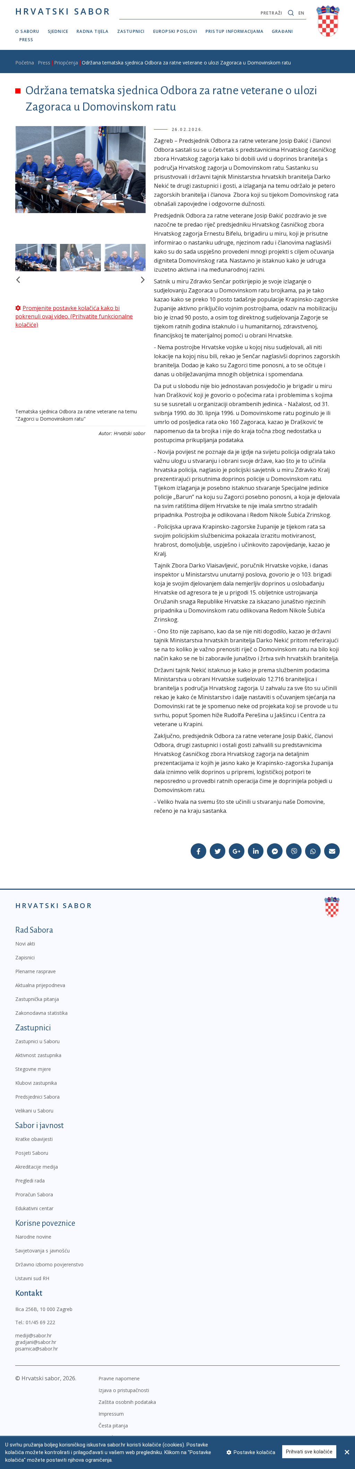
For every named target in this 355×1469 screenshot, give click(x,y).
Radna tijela (93, 31)
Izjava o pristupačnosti (123, 1390)
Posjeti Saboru (31, 1153)
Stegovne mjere (33, 1069)
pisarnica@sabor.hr (36, 1348)
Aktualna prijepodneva (40, 985)
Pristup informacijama (234, 31)
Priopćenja (66, 62)
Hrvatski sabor (63, 11)
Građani (282, 31)
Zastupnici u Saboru (37, 1041)
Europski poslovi (175, 31)
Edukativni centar (34, 1208)
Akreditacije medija (36, 1166)
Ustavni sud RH (32, 1278)
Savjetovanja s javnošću (42, 1250)
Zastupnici (131, 31)
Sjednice (58, 31)
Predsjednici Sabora (37, 1096)
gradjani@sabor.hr (35, 1342)
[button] (17, 279)
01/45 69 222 (40, 1322)
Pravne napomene (119, 1378)
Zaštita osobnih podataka (127, 1402)
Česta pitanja (113, 1425)
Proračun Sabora (34, 1194)
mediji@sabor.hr (33, 1335)
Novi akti (25, 943)
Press (26, 40)
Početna (24, 62)
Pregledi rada (30, 1180)
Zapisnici (25, 957)
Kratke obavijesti (34, 1139)
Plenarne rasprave (35, 971)
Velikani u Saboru (34, 1110)
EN (301, 13)
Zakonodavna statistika (41, 1013)
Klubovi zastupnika (36, 1083)
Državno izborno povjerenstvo (49, 1264)
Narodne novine (33, 1236)
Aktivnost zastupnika (38, 1055)
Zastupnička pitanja (37, 999)
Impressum (111, 1413)
